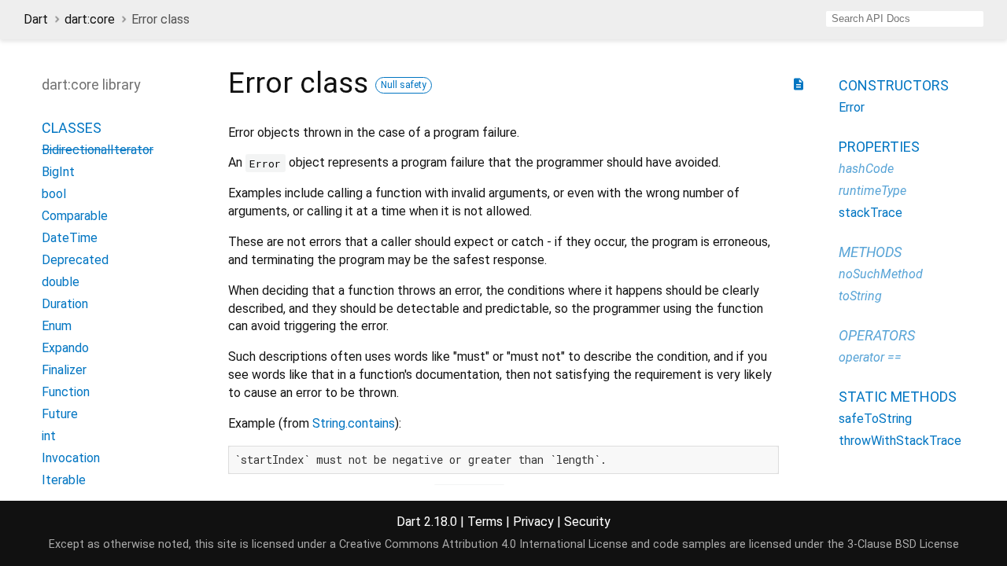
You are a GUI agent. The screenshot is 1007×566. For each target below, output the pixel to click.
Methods (870, 252)
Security (587, 521)
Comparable (75, 215)
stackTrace (870, 212)
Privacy (533, 521)
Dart (36, 19)
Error (852, 107)
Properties (879, 146)
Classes (71, 127)
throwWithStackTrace (900, 440)
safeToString (875, 418)
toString (860, 296)
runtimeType (872, 190)
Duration (65, 303)
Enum (57, 325)
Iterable (64, 479)
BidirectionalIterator (97, 149)
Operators (877, 335)
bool (54, 193)
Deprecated (75, 259)
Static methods (898, 396)
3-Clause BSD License (903, 544)
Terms (485, 521)
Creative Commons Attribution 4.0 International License (483, 544)
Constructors (894, 85)
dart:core (90, 19)
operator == (870, 357)
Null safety (403, 84)
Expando (65, 347)
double (60, 281)
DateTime (70, 237)
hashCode (866, 168)
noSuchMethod (881, 273)
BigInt (58, 171)
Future (60, 413)
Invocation (71, 457)
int (49, 435)
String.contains (353, 423)
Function (66, 391)
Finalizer (64, 369)
